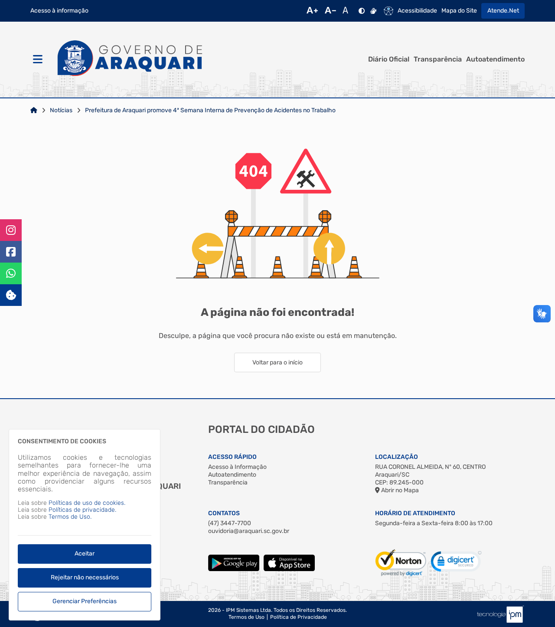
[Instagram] (11, 230)
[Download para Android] (233, 569)
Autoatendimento (495, 59)
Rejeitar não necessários (85, 577)
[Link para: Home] (33, 110)
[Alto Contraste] (361, 10)
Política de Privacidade (298, 617)
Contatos (224, 513)
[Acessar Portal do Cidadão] (130, 59)
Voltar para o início (277, 362)
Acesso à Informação (237, 467)
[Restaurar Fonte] (348, 11)
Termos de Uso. (70, 516)
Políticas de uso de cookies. (87, 503)
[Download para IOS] (289, 569)
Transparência (438, 59)
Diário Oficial (388, 59)
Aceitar (85, 553)
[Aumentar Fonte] (312, 11)
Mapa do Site (459, 10)
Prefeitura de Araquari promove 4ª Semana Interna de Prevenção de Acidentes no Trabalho (210, 110)
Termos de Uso (246, 617)
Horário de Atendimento (415, 513)
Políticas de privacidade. (82, 509)
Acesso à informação (59, 10)
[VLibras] (373, 10)
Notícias (61, 110)
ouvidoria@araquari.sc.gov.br (248, 531)
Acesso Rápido (232, 457)
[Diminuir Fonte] (330, 11)
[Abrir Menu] (36, 59)
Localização (396, 457)
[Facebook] (11, 252)
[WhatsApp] (11, 273)
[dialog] (84, 525)
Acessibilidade (417, 10)
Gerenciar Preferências (84, 601)
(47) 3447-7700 (229, 523)
